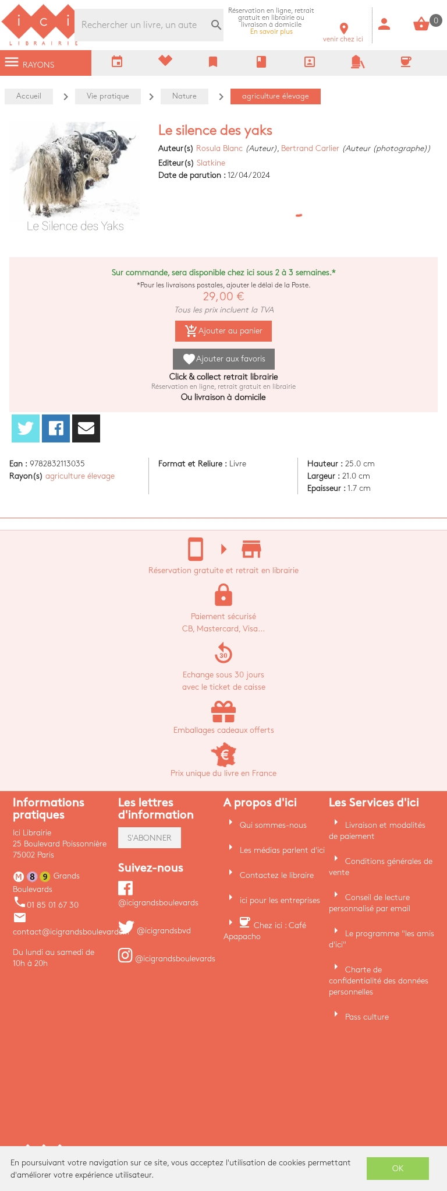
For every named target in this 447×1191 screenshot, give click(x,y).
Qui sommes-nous (273, 825)
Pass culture (367, 1017)
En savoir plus (271, 21)
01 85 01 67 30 (46, 905)
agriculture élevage (80, 476)
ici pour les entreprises (280, 900)
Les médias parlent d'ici (282, 850)
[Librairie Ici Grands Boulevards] (43, 44)
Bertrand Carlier (310, 148)
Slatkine (211, 163)
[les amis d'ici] (358, 66)
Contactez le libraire (277, 875)
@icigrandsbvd (162, 930)
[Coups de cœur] (165, 63)
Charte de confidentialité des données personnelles (378, 981)
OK (398, 1168)
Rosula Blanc (219, 148)
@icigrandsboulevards (174, 958)
